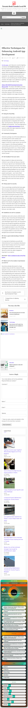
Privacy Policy (7, 672)
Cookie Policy (6, 677)
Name (4, 401)
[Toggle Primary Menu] (14, 13)
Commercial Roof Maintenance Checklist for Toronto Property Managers (12, 569)
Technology (6, 60)
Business (11, 310)
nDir (15, 57)
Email (3, 407)
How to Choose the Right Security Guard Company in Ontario (14, 611)
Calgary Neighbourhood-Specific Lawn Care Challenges (13, 615)
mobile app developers (14, 126)
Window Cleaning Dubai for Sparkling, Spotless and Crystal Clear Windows (14, 655)
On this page (5, 65)
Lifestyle (5, 704)
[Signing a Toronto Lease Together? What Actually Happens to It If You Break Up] (9, 443)
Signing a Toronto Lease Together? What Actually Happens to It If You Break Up (13, 451)
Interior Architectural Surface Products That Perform (13, 659)
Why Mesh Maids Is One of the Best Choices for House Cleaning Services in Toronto (13, 539)
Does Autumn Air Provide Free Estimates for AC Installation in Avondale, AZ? (16, 326)
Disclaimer (6, 674)
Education (11, 362)
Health (5, 688)
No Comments (21, 58)
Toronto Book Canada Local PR (14, 6)
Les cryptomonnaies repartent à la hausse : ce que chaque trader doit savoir (13, 518)
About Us (6, 666)
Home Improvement (8, 696)
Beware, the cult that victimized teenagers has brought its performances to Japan (12, 549)
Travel (5, 699)
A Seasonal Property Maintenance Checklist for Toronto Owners (13, 618)
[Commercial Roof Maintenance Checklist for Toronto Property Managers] (9, 561)
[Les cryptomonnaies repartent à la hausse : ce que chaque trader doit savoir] (9, 510)
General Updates (7, 701)
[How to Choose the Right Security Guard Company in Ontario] (9, 464)
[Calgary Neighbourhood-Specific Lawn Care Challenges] (9, 483)
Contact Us (6, 669)
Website (4, 413)
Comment (5, 384)
